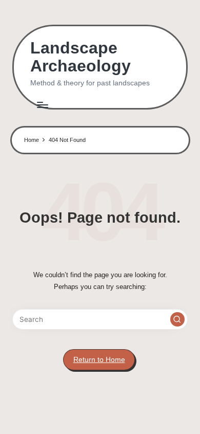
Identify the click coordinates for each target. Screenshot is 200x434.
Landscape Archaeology (80, 57)
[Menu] (42, 104)
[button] (177, 319)
